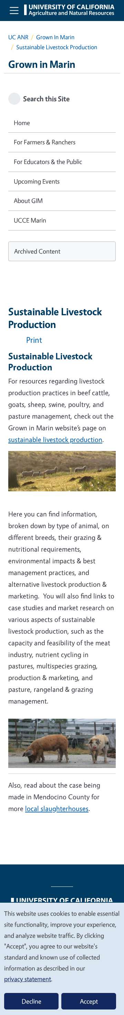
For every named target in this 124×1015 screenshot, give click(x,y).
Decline (31, 1001)
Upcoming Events (37, 181)
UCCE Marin (30, 220)
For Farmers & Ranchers (44, 142)
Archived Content (37, 251)
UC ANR (18, 37)
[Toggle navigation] (14, 10)
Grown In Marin (55, 37)
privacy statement (27, 979)
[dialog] (62, 958)
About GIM (28, 200)
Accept (89, 1001)
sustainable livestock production (55, 439)
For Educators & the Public (48, 161)
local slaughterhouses (57, 808)
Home (22, 123)
